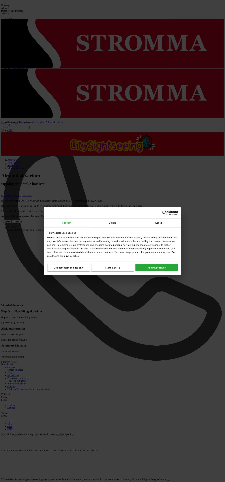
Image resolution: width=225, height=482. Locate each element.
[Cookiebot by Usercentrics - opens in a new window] (164, 212)
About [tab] (158, 222)
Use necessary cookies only (68, 267)
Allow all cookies (157, 267)
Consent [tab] (66, 222)
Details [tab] (112, 222)
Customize (110, 267)
